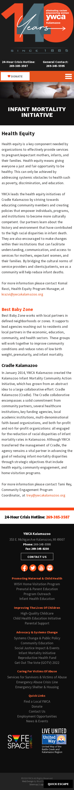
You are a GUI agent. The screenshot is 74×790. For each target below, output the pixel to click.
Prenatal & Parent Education (37, 589)
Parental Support (37, 623)
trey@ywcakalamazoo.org (45, 495)
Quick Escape (58, 784)
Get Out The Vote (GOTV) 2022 (37, 662)
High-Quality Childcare (37, 613)
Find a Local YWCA (37, 701)
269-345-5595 (55, 66)
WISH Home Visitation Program (37, 584)
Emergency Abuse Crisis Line (37, 682)
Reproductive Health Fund (37, 658)
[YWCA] (37, 52)
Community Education (37, 643)
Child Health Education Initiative (37, 618)
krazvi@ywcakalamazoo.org (22, 294)
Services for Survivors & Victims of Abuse (37, 677)
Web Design (28, 781)
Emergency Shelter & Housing (37, 687)
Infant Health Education (37, 599)
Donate (17, 76)
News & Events (37, 721)
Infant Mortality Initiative (37, 653)
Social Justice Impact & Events (37, 648)
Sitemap (33, 784)
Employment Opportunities (37, 716)
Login (42, 784)
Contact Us (37, 557)
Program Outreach (37, 594)
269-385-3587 (18, 66)
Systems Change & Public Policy (37, 638)
